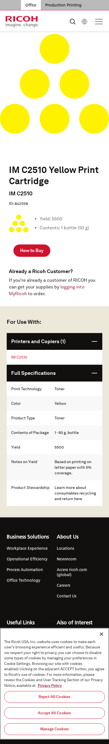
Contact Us (66, 596)
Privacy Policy (50, 685)
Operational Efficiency (27, 559)
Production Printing (63, 5)
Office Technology (23, 580)
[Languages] (84, 21)
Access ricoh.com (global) (72, 572)
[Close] (101, 634)
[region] (54, 684)
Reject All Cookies (54, 697)
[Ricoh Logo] (22, 21)
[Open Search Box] (72, 21)
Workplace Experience (27, 548)
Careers (63, 585)
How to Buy (32, 250)
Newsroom (66, 559)
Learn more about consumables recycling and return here (75, 493)
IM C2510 (19, 357)
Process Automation (25, 569)
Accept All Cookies (54, 713)
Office (30, 5)
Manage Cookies (54, 729)
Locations (65, 548)
